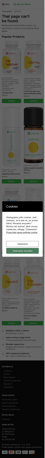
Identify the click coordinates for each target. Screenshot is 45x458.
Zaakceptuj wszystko (22, 251)
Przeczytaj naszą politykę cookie (21, 232)
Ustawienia (22, 244)
